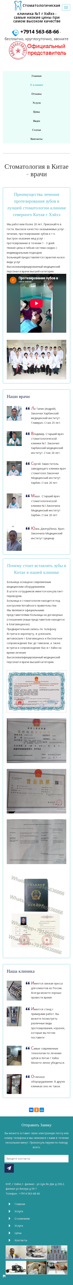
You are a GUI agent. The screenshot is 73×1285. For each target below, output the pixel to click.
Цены (18, 1233)
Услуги (19, 1211)
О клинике (36, 85)
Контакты (21, 1240)
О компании (22, 1218)
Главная (20, 1204)
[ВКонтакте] (31, 1110)
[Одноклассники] (36, 1110)
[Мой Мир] (41, 1110)
